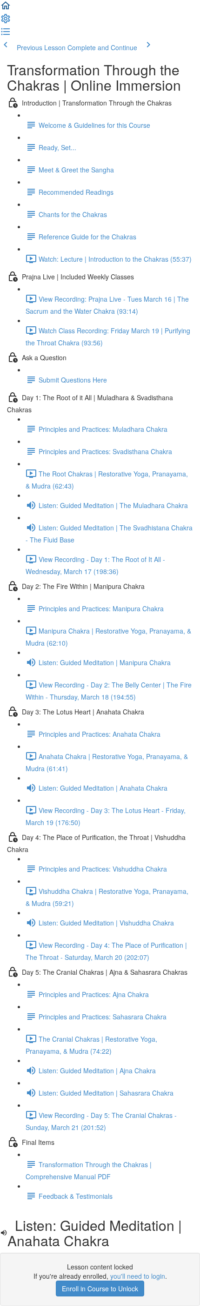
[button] (5, 8)
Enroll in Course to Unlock (100, 1288)
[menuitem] (5, 21)
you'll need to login (137, 1276)
